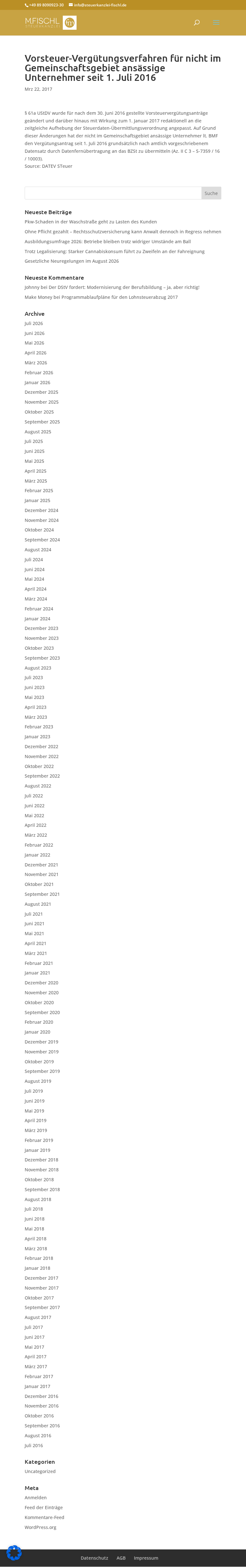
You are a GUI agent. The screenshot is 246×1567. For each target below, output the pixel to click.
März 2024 (36, 599)
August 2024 (38, 550)
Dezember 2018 (41, 1160)
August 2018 (38, 1199)
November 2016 (42, 1406)
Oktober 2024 (39, 530)
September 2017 (42, 1307)
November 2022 (42, 756)
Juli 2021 (34, 914)
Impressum (146, 1558)
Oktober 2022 (39, 766)
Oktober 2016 (39, 1416)
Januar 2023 (37, 736)
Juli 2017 (34, 1327)
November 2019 (42, 1052)
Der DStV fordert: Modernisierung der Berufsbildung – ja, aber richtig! (124, 287)
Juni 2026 (35, 333)
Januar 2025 (37, 500)
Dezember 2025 (41, 392)
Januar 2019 (37, 1150)
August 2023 (38, 668)
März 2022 (36, 835)
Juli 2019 (34, 1091)
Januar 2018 (37, 1268)
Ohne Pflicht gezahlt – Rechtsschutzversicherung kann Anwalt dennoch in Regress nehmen (123, 232)
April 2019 (35, 1120)
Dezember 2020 (41, 983)
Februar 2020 (39, 1022)
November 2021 (42, 874)
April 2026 (35, 353)
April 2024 (35, 589)
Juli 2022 (34, 796)
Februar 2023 (39, 727)
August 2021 (38, 904)
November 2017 (42, 1288)
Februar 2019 (39, 1140)
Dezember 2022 (41, 746)
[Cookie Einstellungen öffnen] (14, 1559)
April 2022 (35, 825)
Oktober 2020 (39, 1002)
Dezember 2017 (41, 1278)
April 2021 (35, 943)
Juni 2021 (35, 923)
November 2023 (42, 638)
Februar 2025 (39, 490)
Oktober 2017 (39, 1298)
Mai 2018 (34, 1229)
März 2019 (36, 1130)
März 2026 (36, 363)
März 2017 (36, 1366)
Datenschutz (94, 1558)
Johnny (32, 287)
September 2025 (42, 422)
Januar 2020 (37, 1032)
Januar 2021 (37, 973)
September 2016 (42, 1426)
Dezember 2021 (41, 865)
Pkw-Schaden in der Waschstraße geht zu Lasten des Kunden (91, 222)
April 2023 (35, 707)
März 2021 (36, 953)
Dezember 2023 (41, 628)
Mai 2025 (34, 461)
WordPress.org (40, 1527)
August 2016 (38, 1435)
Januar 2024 (37, 619)
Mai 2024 (34, 579)
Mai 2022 (34, 815)
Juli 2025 (34, 441)
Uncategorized (40, 1471)
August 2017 (38, 1317)
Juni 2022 (35, 806)
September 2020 (42, 1012)
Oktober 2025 (39, 412)
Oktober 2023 (39, 648)
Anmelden (36, 1497)
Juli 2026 (34, 323)
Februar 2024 (39, 609)
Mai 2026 (34, 343)
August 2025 (38, 432)
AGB (121, 1558)
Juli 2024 (34, 559)
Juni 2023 (35, 687)
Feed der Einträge (44, 1507)
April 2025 (35, 471)
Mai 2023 (34, 697)
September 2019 (42, 1071)
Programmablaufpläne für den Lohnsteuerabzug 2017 (120, 297)
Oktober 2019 (39, 1062)
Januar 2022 (37, 855)
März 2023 (36, 717)
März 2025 (36, 481)
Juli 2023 (34, 677)
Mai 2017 (34, 1347)
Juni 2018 (35, 1219)
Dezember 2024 (41, 510)
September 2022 (42, 776)
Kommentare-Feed (44, 1517)
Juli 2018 (34, 1209)
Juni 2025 (35, 451)
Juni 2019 (35, 1101)
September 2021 (42, 894)
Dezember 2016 (41, 1396)
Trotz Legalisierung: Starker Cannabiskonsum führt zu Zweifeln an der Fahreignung (115, 251)
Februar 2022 (39, 845)
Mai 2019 (34, 1111)
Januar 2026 (37, 382)
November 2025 (42, 402)
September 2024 (42, 540)
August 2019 (38, 1081)
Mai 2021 (34, 933)
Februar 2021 (39, 963)
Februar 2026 (39, 372)
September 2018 (42, 1189)
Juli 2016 (34, 1445)
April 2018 (35, 1239)
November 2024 (42, 520)
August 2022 (38, 786)
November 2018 (42, 1170)
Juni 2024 (35, 569)
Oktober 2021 (39, 884)
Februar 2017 (39, 1376)
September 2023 (42, 658)
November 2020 (42, 992)
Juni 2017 (35, 1337)
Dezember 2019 (41, 1042)
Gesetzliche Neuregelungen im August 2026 (72, 261)
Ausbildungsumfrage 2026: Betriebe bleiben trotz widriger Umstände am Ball (108, 241)
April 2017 (35, 1357)
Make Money (38, 297)
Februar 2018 (39, 1258)
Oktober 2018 (39, 1179)
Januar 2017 (37, 1386)
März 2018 (36, 1248)
